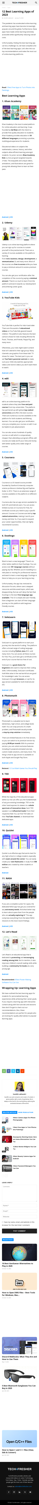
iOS (11, 217)
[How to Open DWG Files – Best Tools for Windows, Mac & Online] (19, 1281)
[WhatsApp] (4, 1071)
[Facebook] (9, 1071)
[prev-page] (3, 1175)
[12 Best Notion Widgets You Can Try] (7, 1148)
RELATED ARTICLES (9, 1112)
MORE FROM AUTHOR (25, 1112)
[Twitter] (13, 1071)
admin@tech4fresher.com (23, 1486)
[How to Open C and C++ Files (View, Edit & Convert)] (19, 1438)
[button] (3, 2)
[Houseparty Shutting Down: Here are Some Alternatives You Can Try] (7, 1139)
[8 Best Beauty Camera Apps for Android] (7, 1158)
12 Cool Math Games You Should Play (23, 768)
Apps (8, 7)
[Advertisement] (19, 70)
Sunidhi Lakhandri (8, 18)
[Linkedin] (18, 1071)
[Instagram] (14, 1492)
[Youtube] (30, 1492)
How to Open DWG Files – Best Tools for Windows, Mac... (18, 1293)
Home (4, 7)
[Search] (36, 2)
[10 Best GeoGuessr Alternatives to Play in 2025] (19, 1252)
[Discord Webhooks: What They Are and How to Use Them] (19, 1345)
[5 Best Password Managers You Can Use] (7, 1168)
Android (5, 217)
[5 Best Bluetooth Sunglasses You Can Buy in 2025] (19, 1374)
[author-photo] (19, 1091)
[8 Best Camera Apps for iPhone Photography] (7, 1119)
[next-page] (6, 1175)
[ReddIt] (22, 1071)
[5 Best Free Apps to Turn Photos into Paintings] (7, 1129)
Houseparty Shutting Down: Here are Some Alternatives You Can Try (25, 1139)
